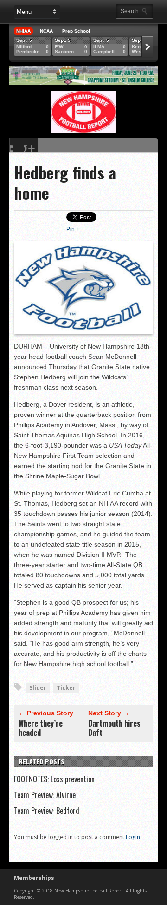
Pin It (72, 229)
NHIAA (23, 30)
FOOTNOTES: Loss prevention (54, 779)
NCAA (46, 30)
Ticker (66, 688)
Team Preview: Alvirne (45, 794)
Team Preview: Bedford (46, 810)
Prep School (76, 30)
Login (133, 837)
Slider (37, 688)
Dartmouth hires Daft (114, 728)
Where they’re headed (41, 728)
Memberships (34, 878)
